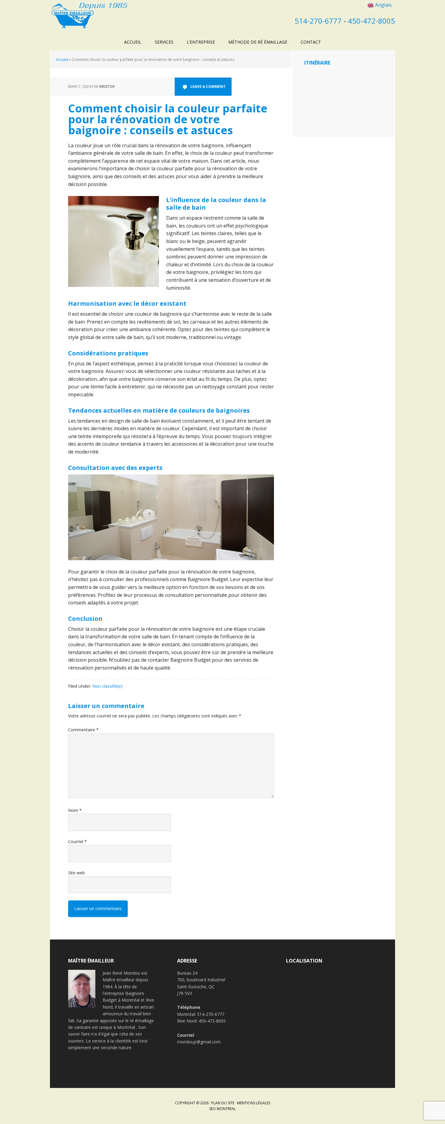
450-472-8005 (371, 21)
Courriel (77, 841)
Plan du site (222, 1103)
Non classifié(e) (107, 686)
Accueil (62, 59)
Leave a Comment (208, 86)
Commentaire (83, 730)
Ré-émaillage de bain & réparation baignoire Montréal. (89, 15)
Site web (76, 873)
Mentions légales (253, 1103)
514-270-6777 (318, 21)
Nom (75, 810)
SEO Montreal (222, 1108)
